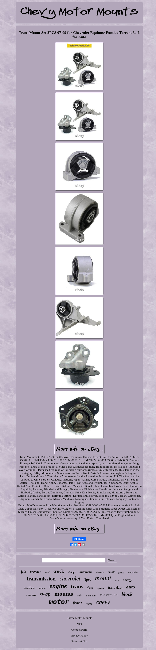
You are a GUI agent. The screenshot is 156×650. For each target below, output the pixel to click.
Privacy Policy (79, 635)
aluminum (91, 595)
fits (23, 571)
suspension (133, 572)
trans (77, 586)
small (111, 572)
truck (58, 571)
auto (130, 586)
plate (117, 581)
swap (45, 594)
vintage (72, 572)
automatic (86, 572)
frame (89, 603)
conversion (109, 594)
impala (42, 588)
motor (59, 602)
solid (46, 572)
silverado (100, 572)
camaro (31, 595)
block (127, 594)
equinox (100, 588)
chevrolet (70, 578)
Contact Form (79, 629)
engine (58, 586)
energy (127, 580)
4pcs (90, 587)
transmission (41, 579)
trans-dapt (115, 587)
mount (103, 578)
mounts (63, 593)
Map (79, 623)
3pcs (87, 579)
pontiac (121, 573)
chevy (103, 602)
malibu (29, 587)
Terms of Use (79, 641)
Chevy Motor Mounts (79, 617)
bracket (35, 572)
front (77, 603)
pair (79, 595)
